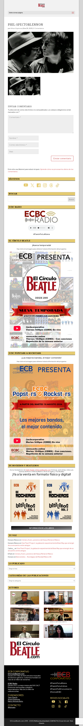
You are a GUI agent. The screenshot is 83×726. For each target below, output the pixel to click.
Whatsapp (11, 707)
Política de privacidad (41, 721)
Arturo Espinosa (16, 28)
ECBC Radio (12, 683)
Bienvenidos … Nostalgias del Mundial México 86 (33, 557)
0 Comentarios (38, 28)
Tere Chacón (12, 697)
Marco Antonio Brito (15, 701)
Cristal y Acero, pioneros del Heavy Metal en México (41, 540)
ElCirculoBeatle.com (16, 674)
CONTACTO (54, 721)
